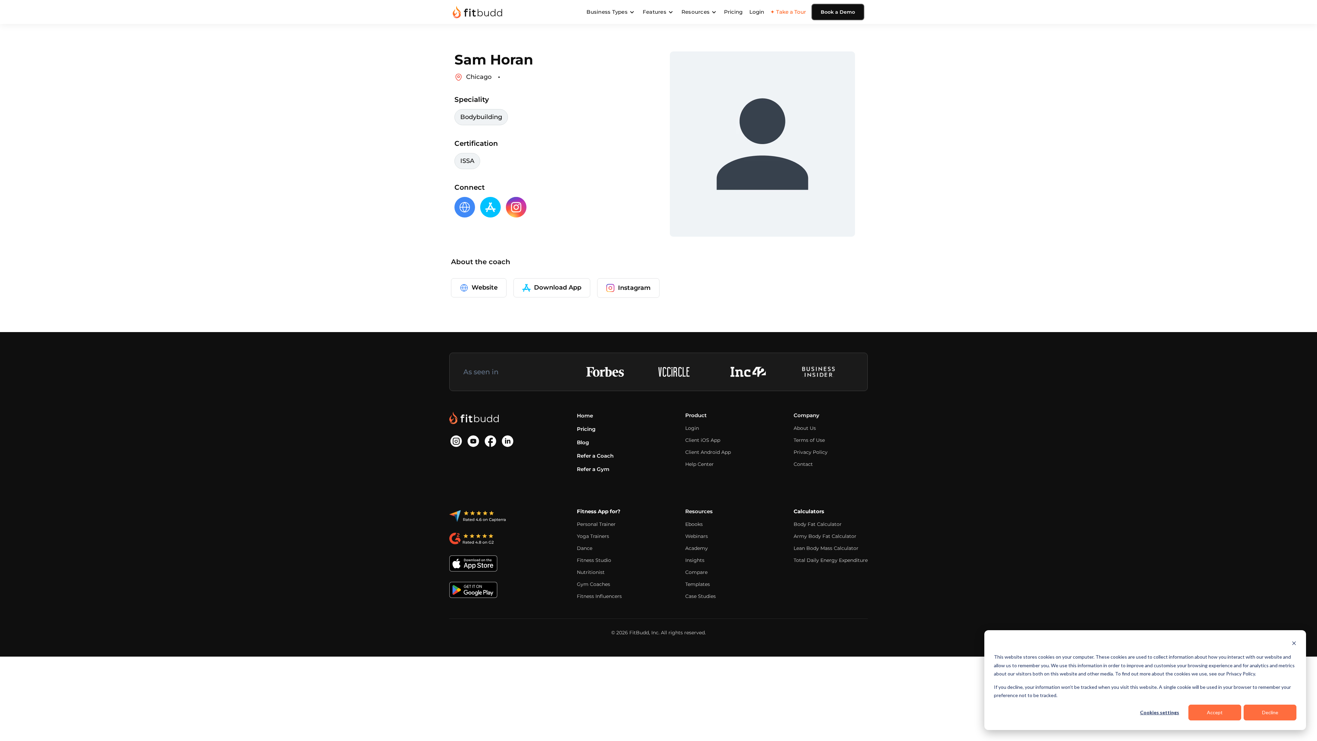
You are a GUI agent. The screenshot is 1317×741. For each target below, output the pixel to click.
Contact (803, 464)
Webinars (696, 536)
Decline (1270, 712)
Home (585, 415)
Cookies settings (1159, 712)
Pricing (733, 12)
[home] (477, 12)
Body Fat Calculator (818, 524)
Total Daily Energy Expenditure (831, 560)
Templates (697, 584)
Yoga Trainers (593, 536)
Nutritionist (591, 572)
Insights (694, 560)
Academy (696, 548)
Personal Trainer (596, 524)
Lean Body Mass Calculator (826, 548)
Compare (696, 572)
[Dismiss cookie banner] (1294, 644)
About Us (805, 428)
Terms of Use (809, 440)
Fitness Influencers (599, 596)
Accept (1215, 712)
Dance (584, 548)
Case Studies (700, 596)
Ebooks (694, 524)
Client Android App (708, 452)
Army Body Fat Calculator (825, 536)
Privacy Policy (811, 452)
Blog (583, 442)
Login (756, 12)
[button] (610, 12)
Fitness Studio (594, 560)
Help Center (699, 464)
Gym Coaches (593, 584)
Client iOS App (702, 440)
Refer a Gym (593, 469)
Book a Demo (838, 12)
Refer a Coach (595, 455)
